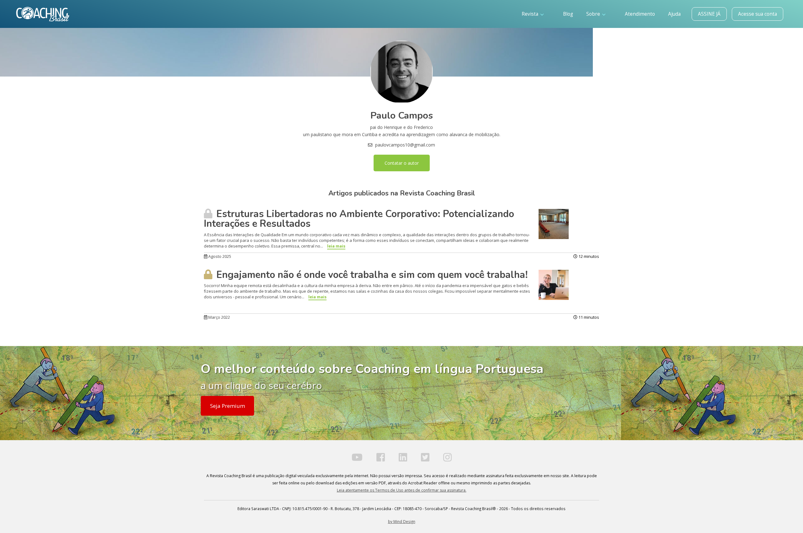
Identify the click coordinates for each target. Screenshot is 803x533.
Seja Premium (227, 405)
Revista (531, 14)
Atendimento (640, 14)
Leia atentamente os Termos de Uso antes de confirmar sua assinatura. (401, 490)
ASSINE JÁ (709, 14)
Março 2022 (218, 317)
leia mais (336, 246)
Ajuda (674, 14)
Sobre (593, 14)
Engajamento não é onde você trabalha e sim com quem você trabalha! (371, 274)
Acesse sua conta (757, 14)
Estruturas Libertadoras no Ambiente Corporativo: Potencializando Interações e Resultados (359, 218)
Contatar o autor (402, 163)
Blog (568, 14)
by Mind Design (401, 521)
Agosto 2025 (219, 256)
